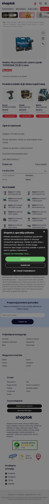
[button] (24, 254)
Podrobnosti (22, 250)
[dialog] (24, 252)
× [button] (44, 232)
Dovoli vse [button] (25, 259)
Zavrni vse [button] (25, 265)
